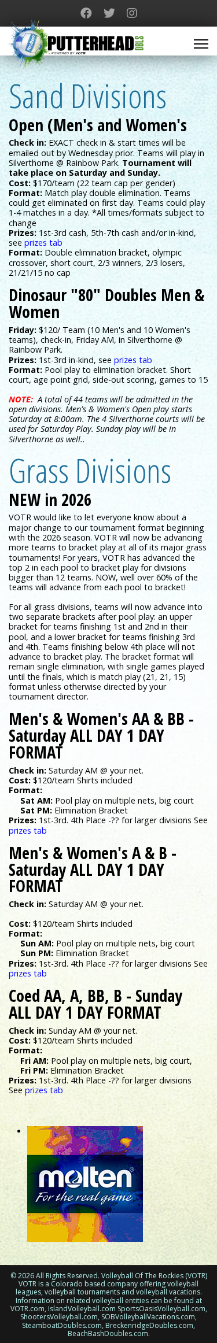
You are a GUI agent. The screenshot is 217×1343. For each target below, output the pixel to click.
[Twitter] (109, 13)
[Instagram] (132, 13)
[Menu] (201, 44)
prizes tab (28, 830)
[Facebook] (86, 13)
